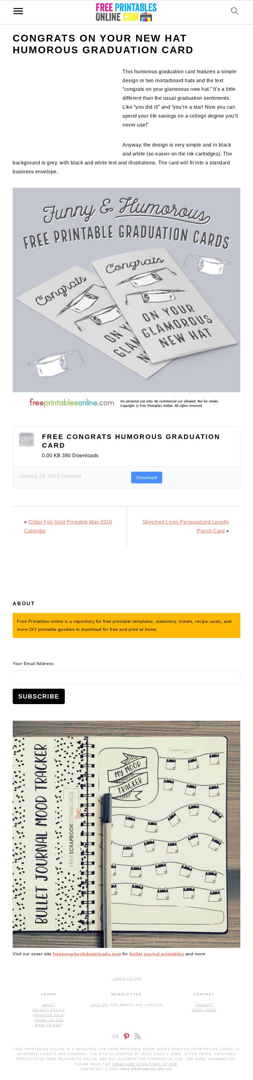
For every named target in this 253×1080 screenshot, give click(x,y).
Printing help (49, 1015)
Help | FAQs (204, 1010)
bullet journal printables (157, 953)
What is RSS (47, 1025)
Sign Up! (100, 1005)
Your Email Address (33, 663)
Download (146, 477)
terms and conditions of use (144, 1064)
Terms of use (49, 1020)
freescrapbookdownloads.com (87, 953)
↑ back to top (127, 978)
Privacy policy (49, 1010)
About (48, 1005)
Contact (204, 1005)
